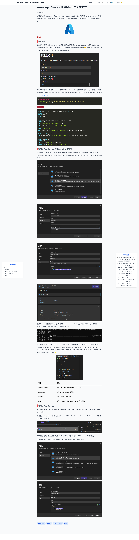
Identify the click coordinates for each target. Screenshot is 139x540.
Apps (91, 2)
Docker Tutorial (43, 95)
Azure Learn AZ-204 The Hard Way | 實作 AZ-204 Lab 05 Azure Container (126, 277)
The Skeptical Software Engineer (30, 2)
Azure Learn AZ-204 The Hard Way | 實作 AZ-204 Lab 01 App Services (126, 259)
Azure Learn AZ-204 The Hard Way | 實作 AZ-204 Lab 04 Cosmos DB (126, 271)
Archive (110, 2)
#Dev (66, 523)
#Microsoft (41, 523)
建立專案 (7, 269)
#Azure (49, 523)
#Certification (58, 523)
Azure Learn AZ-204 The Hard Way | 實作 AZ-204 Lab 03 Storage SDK (126, 283)
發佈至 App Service (10, 276)
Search (100, 2)
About (119, 2)
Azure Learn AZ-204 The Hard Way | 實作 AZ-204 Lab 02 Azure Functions (126, 265)
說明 (4, 267)
